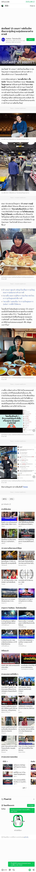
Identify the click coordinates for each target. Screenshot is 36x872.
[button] (4, 870)
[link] (10, 870)
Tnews (25, 487)
